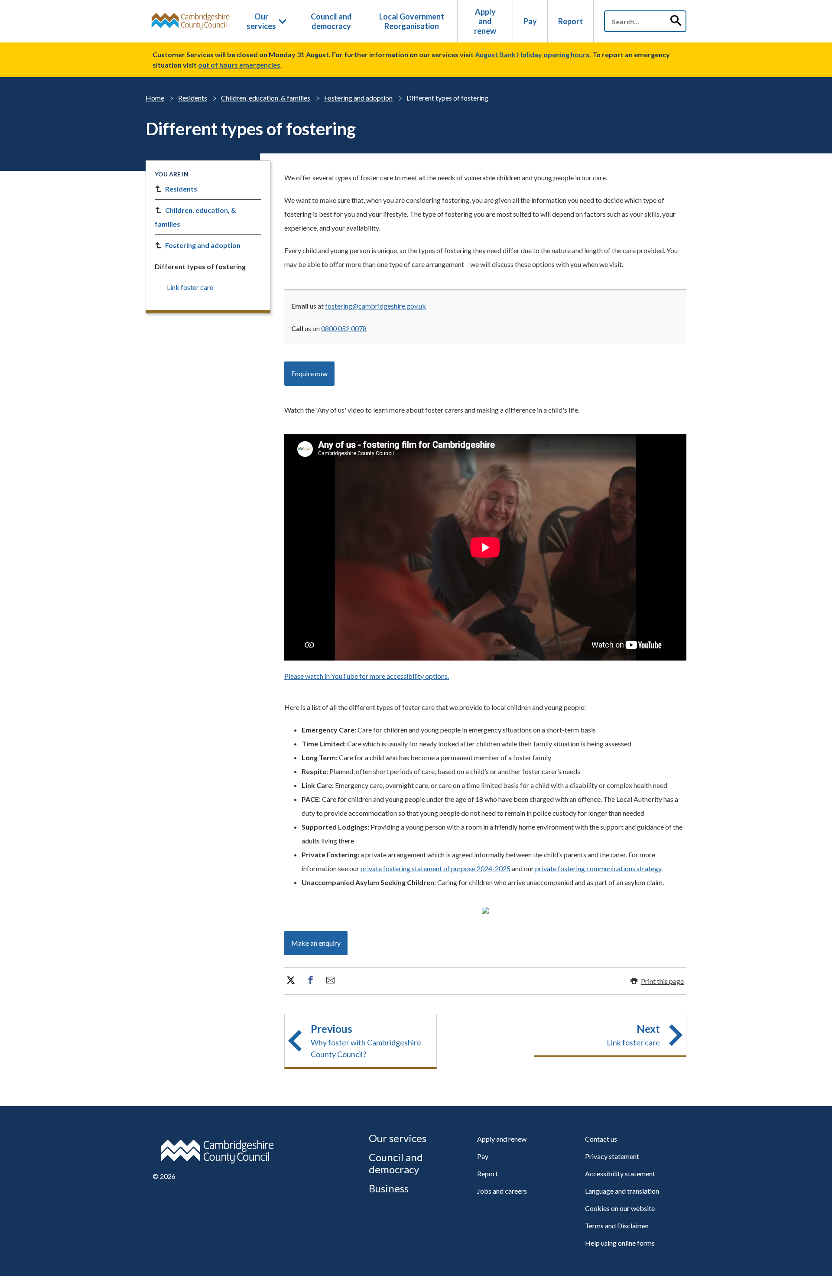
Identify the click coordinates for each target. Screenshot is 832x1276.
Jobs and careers (502, 1191)
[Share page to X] (290, 980)
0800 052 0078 (344, 328)
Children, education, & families (265, 98)
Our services (261, 21)
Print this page (662, 981)
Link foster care (190, 287)
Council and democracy (331, 21)
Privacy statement (612, 1156)
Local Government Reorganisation (411, 21)
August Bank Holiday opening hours (532, 54)
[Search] (675, 21)
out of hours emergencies (239, 65)
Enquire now (309, 373)
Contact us (601, 1139)
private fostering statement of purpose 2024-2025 (435, 868)
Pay (530, 21)
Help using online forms (620, 1243)
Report (570, 21)
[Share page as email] (330, 980)
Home (155, 98)
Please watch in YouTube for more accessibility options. (366, 676)
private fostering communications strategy (598, 868)
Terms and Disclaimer (617, 1225)
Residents (192, 98)
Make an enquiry (316, 943)
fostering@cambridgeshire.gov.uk (375, 306)
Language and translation (622, 1191)
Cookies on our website (620, 1208)
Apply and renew (485, 21)
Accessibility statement (620, 1173)
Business (389, 1188)
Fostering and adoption (358, 98)
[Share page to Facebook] (310, 980)
